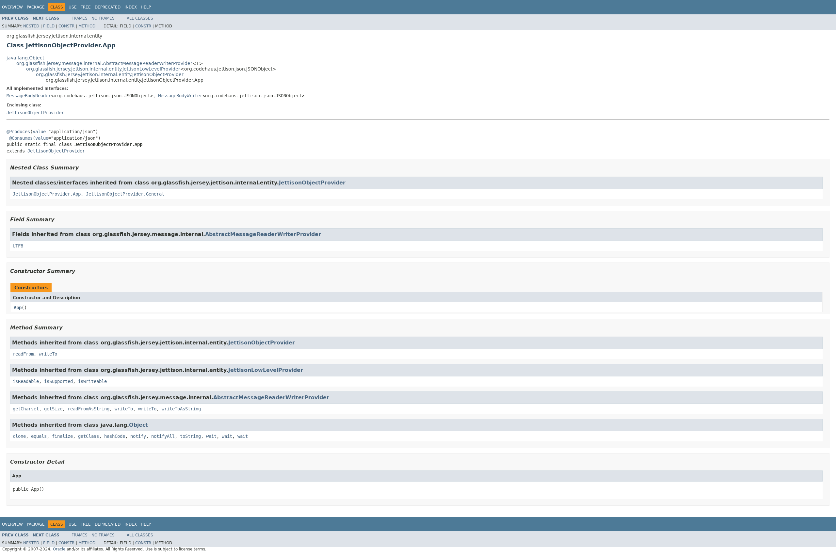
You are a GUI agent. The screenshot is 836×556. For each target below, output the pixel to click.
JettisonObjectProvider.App (47, 194)
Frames (80, 18)
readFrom (23, 354)
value (39, 131)
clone (19, 436)
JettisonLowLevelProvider (265, 370)
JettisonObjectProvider (35, 112)
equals (39, 436)
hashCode (114, 436)
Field (49, 26)
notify (138, 436)
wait (211, 436)
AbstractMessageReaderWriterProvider (263, 234)
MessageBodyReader (29, 95)
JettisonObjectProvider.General (125, 194)
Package (36, 7)
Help (146, 7)
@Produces (18, 131)
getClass (88, 436)
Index (130, 7)
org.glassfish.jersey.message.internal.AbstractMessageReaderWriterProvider (104, 63)
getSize (53, 408)
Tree (86, 7)
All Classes (140, 18)
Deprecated (108, 7)
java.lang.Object (25, 57)
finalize (62, 436)
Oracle (59, 549)
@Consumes (21, 138)
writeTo (48, 354)
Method (86, 26)
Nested (31, 26)
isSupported (58, 381)
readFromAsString (88, 408)
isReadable (26, 381)
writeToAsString (181, 408)
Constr (66, 26)
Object (138, 425)
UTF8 (18, 245)
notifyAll (163, 436)
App (18, 307)
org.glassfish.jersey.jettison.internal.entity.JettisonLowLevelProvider (103, 68)
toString (190, 436)
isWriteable (92, 381)
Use (73, 7)
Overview (12, 7)
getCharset (26, 408)
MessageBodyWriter (180, 95)
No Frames (103, 18)
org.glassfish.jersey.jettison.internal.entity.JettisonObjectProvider (110, 74)
